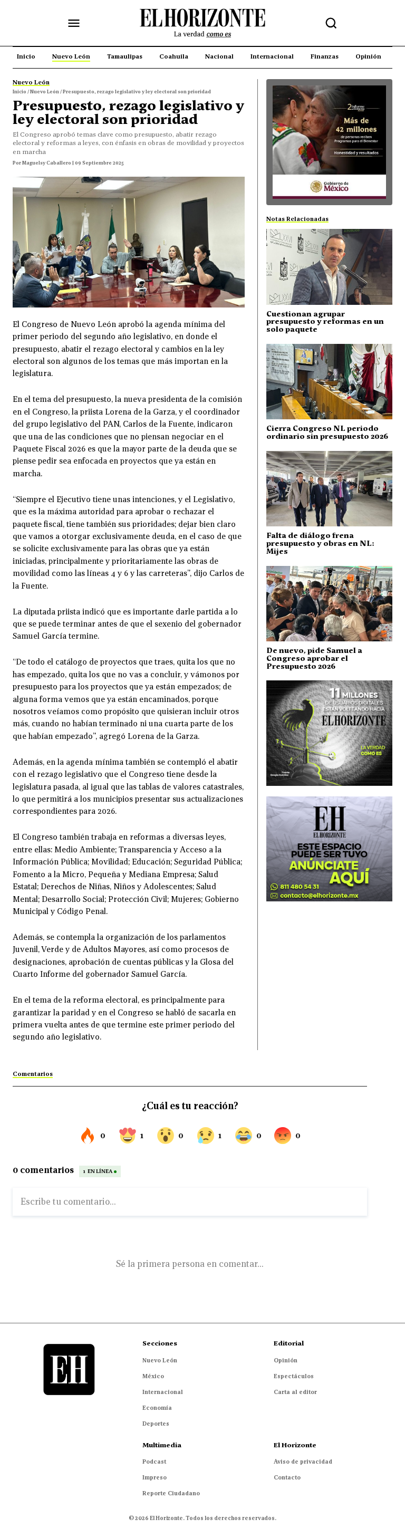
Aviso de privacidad (303, 1461)
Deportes (155, 1423)
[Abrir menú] (73, 23)
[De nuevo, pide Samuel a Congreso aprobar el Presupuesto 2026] (329, 603)
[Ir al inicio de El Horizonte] (202, 23)
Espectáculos (294, 1376)
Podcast (154, 1461)
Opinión (285, 1360)
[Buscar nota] (331, 23)
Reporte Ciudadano (171, 1493)
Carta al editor (295, 1392)
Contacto (287, 1477)
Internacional (162, 1392)
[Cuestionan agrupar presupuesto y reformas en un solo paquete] (329, 266)
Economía (157, 1407)
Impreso (154, 1477)
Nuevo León (159, 1360)
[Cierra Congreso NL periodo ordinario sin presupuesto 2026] (329, 381)
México (153, 1376)
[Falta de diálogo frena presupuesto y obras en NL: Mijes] (329, 488)
